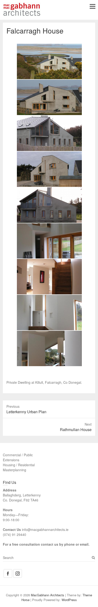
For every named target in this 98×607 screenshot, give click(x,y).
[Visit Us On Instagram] (17, 571)
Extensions (11, 459)
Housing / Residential (19, 464)
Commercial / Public (18, 454)
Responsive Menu (92, 6)
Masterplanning (14, 469)
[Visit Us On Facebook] (8, 571)
